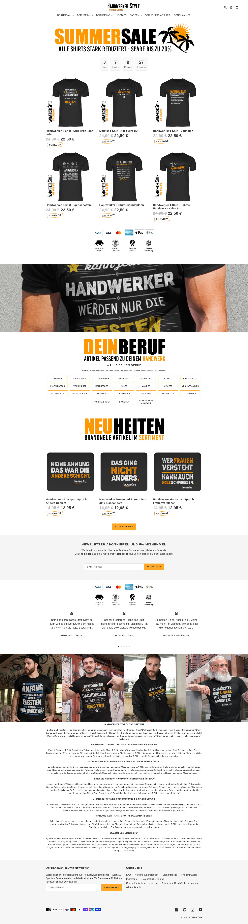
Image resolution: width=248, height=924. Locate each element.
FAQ (128, 875)
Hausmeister (190, 379)
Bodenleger (80, 379)
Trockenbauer (102, 402)
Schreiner (146, 393)
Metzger (102, 393)
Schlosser (124, 393)
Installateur (57, 386)
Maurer (146, 386)
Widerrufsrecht (133, 887)
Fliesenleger (146, 379)
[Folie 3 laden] (124, 646)
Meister (168, 386)
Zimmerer (124, 402)
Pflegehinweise (189, 875)
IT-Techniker (80, 386)
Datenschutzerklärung (153, 879)
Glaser (168, 379)
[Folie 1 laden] (118, 646)
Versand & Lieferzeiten (146, 875)
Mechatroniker (190, 386)
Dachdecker (102, 379)
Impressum (131, 879)
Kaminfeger (101, 386)
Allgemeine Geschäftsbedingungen (180, 883)
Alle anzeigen (124, 526)
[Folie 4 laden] (126, 646)
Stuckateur (168, 393)
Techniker (190, 393)
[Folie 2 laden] (121, 646)
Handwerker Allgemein (146, 402)
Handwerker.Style (195, 917)
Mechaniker (57, 393)
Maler (124, 386)
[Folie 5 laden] (129, 646)
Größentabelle (169, 875)
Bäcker (58, 379)
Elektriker (124, 379)
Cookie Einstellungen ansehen (142, 883)
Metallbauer (79, 393)
